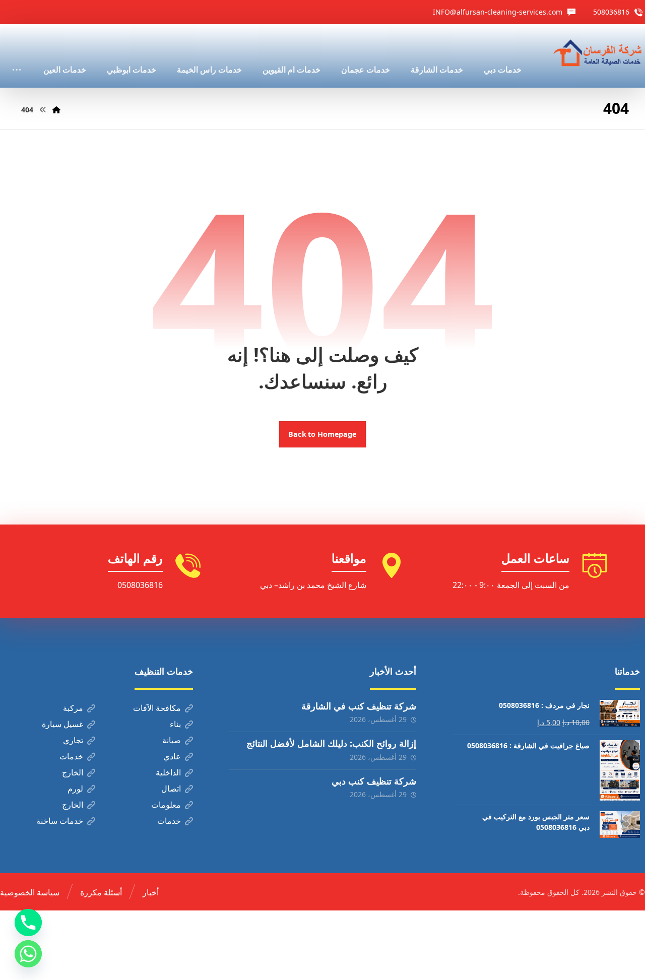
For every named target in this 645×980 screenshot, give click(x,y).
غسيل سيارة (62, 724)
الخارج (72, 772)
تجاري (73, 740)
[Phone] (28, 922)
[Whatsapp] (28, 953)
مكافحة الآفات (157, 707)
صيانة (171, 740)
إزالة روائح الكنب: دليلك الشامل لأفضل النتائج (331, 743)
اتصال (171, 788)
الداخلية (168, 772)
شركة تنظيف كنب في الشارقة (358, 706)
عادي (172, 756)
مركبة (73, 707)
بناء (175, 724)
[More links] (17, 56)
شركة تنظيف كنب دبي (374, 781)
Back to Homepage (323, 434)
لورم (75, 788)
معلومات (166, 804)
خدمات (71, 756)
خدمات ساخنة (59, 820)
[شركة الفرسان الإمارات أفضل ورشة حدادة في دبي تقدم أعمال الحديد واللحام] (598, 53)
